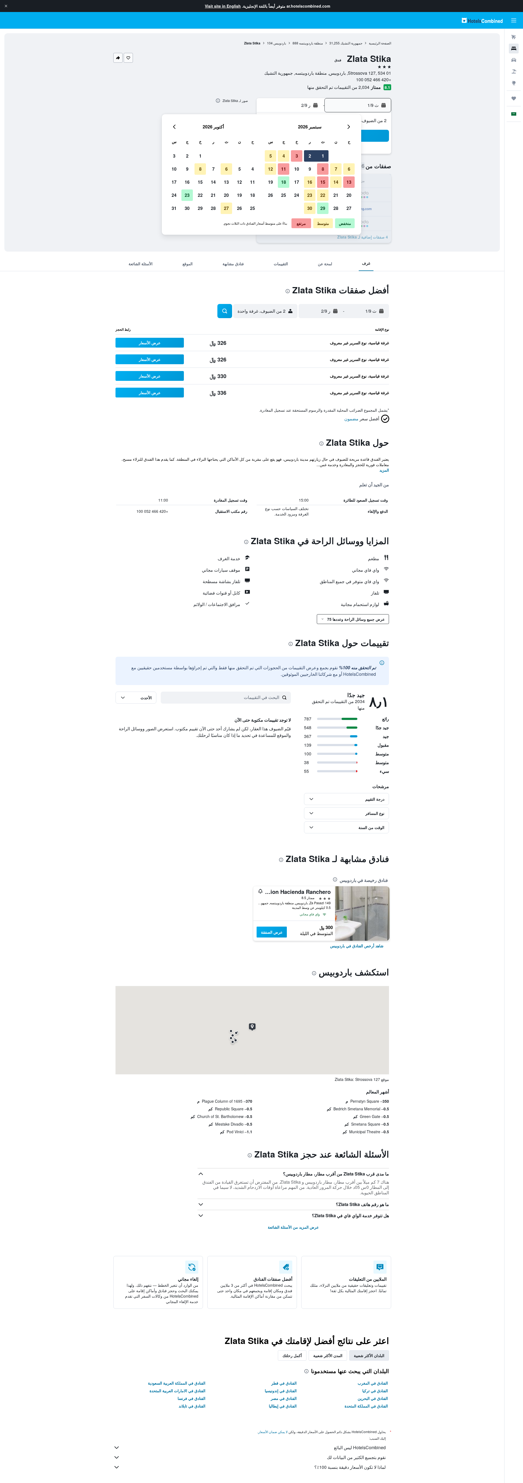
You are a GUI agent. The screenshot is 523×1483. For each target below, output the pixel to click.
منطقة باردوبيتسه (311, 43)
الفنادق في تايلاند (192, 1406)
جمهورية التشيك (351, 43)
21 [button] (335, 195)
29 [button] (322, 208)
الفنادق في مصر (284, 1398)
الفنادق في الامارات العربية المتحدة (177, 1390)
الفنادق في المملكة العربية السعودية (176, 1383)
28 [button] (335, 208)
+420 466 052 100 (373, 79)
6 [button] (349, 169)
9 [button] (310, 169)
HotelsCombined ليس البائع (360, 1447)
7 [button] (336, 169)
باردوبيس (279, 43)
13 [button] (348, 182)
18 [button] (283, 182)
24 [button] (296, 195)
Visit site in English (223, 6)
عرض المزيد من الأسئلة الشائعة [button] (293, 1227)
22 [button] (322, 195)
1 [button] (323, 156)
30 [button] (309, 208)
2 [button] (310, 156)
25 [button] (283, 195)
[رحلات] (514, 98)
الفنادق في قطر (284, 1383)
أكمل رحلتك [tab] (292, 1355)
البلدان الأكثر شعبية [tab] (369, 1355)
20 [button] (348, 195)
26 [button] (270, 195)
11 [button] (283, 169)
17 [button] (296, 182)
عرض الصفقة (271, 932)
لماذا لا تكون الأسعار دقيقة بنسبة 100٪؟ (350, 1467)
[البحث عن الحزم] (514, 71)
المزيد (384, 470)
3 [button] (297, 156)
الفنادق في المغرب (373, 1383)
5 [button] (270, 156)
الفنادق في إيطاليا (283, 1406)
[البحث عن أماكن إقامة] (514, 48)
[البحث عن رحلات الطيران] (514, 37)
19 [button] (270, 182)
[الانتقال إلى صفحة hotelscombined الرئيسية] (482, 20)
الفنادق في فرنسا (191, 1398)
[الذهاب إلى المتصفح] (514, 82)
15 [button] (322, 182)
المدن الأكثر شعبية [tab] (327, 1355)
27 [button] (348, 208)
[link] (357, 945)
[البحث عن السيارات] (514, 60)
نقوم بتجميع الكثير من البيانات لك (356, 1457)
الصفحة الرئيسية (380, 43)
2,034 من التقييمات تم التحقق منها (338, 87)
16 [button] (309, 182)
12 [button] (270, 169)
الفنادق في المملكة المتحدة (366, 1406)
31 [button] (174, 208)
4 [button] (283, 156)
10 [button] (296, 169)
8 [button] (323, 169)
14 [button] (335, 182)
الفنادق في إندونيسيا (281, 1390)
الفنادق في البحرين (373, 1398)
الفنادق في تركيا (375, 1390)
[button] (6, 6)
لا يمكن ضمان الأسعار (273, 1431)
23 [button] (309, 195)
